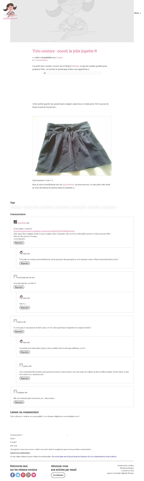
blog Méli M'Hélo (62, 207)
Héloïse (75, 66)
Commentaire (16, 435)
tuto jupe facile (94, 207)
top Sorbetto (68, 184)
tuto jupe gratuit (109, 207)
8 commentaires (41, 60)
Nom (12, 438)
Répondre (19, 243)
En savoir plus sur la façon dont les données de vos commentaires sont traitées (84, 456)
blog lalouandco (47, 207)
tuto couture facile (78, 207)
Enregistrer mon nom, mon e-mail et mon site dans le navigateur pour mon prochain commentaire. (51, 449)
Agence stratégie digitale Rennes (120, 473)
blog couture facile (31, 207)
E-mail (13, 442)
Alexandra (21, 223)
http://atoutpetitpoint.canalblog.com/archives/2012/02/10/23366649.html (44, 231)
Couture (59, 57)
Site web (13, 446)
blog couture (16, 207)
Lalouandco (10, 12)
